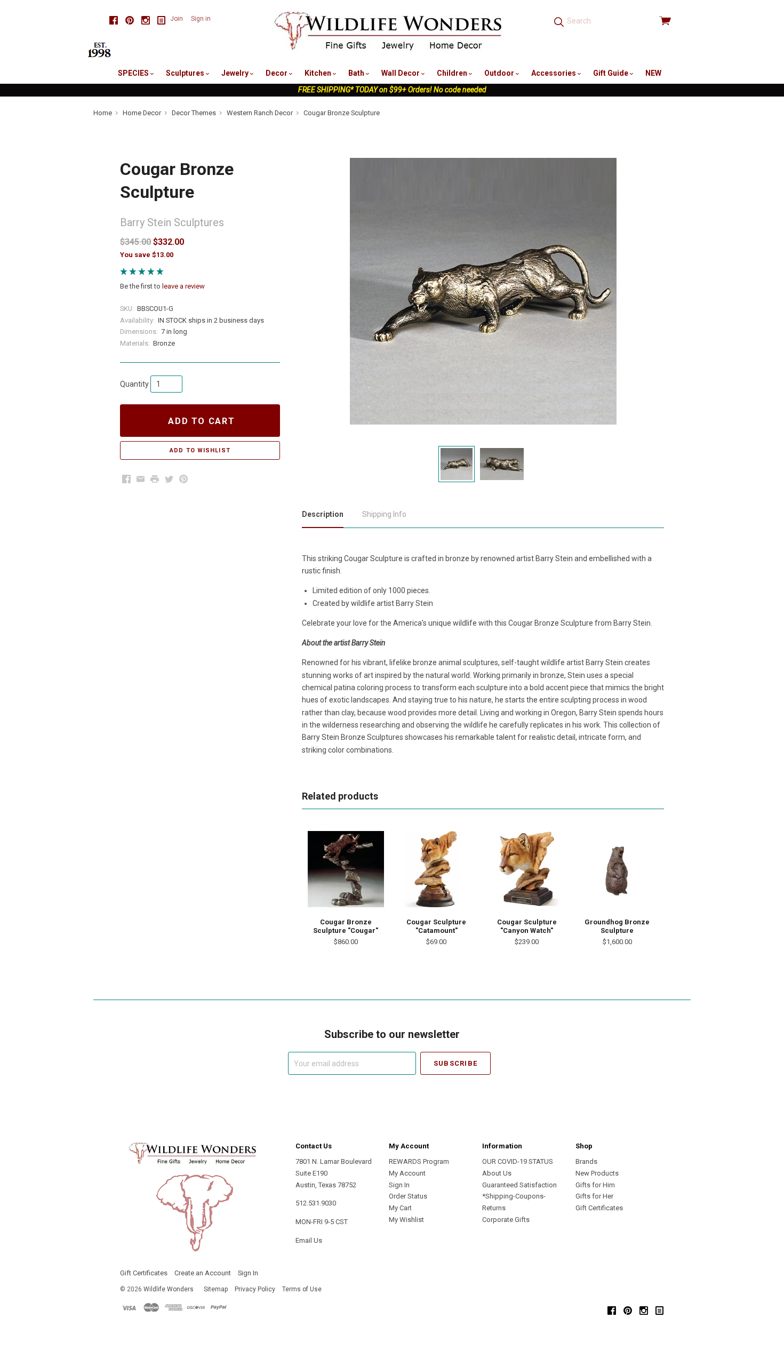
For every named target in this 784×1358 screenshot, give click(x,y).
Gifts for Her (594, 1196)
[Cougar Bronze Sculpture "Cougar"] (345, 869)
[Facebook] (113, 20)
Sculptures (186, 73)
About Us (496, 1173)
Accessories (554, 73)
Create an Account (202, 1273)
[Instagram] (145, 20)
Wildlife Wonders (168, 1289)
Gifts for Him (595, 1185)
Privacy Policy (255, 1289)
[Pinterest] (129, 20)
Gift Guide (611, 73)
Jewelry (235, 73)
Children (453, 73)
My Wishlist (406, 1220)
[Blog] (161, 20)
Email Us (308, 1240)
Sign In (399, 1185)
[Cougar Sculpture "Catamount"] (436, 869)
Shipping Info (384, 514)
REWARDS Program (419, 1161)
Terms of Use (302, 1289)
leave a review (183, 286)
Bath (357, 73)
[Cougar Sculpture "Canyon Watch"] (527, 869)
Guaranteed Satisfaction (519, 1185)
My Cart (400, 1208)
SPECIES (134, 73)
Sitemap (216, 1289)
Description (322, 514)
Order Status (408, 1196)
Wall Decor (401, 73)
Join (176, 18)
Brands (586, 1161)
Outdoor (500, 73)
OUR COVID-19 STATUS (517, 1161)
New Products (597, 1173)
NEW (653, 73)
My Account (407, 1173)
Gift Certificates (599, 1208)
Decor (277, 73)
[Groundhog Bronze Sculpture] (617, 869)
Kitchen (319, 73)
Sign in (201, 18)
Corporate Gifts (506, 1220)
